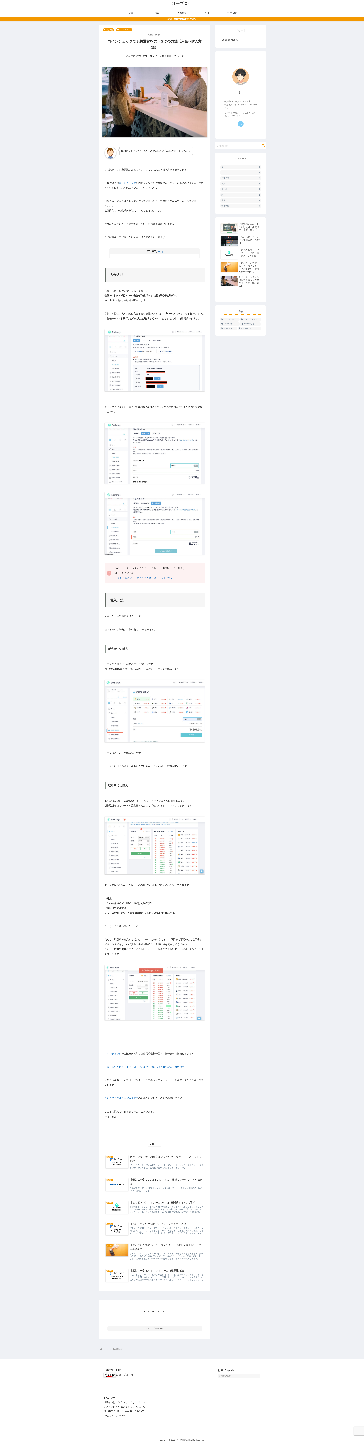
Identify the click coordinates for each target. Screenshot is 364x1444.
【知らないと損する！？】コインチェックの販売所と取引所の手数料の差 (144, 1066)
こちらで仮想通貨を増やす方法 (121, 1098)
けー (240, 92)
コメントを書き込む (154, 1328)
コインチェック (125, 30)
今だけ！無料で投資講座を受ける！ (182, 19)
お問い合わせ (225, 1376)
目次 (154, 251)
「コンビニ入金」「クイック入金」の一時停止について (145, 578)
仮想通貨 (109, 30)
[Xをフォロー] (241, 124)
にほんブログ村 (124, 1374)
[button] (263, 145)
